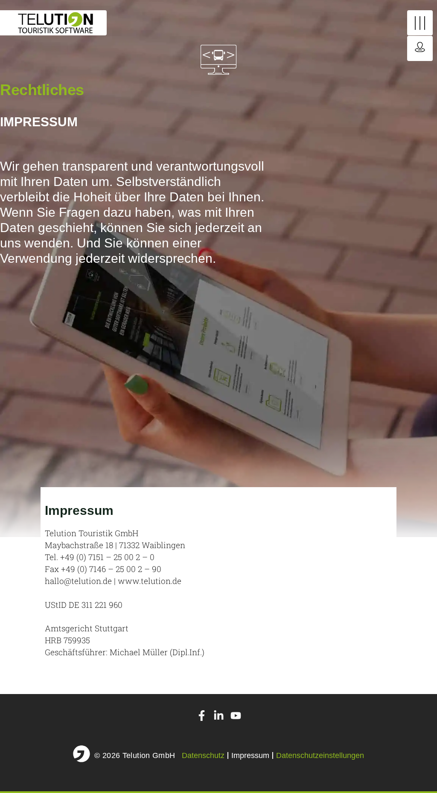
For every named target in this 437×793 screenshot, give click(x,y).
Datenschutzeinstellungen (320, 755)
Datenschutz (203, 755)
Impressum (250, 755)
